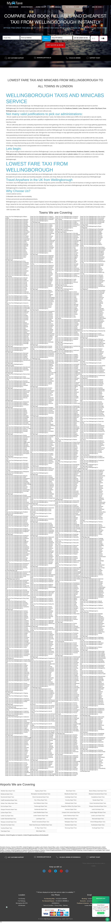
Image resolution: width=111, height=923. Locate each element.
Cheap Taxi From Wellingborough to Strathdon (91, 443)
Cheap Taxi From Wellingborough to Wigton (91, 697)
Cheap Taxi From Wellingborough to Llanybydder (67, 364)
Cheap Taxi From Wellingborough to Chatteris (16, 668)
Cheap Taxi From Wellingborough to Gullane (41, 528)
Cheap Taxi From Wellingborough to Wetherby (91, 677)
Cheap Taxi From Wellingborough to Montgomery (67, 494)
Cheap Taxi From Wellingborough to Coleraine (16, 743)
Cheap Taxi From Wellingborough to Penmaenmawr (68, 638)
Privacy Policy (58, 905)
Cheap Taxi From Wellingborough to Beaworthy (17, 396)
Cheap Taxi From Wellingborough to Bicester (16, 438)
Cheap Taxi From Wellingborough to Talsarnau (91, 485)
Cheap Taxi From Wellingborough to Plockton (66, 672)
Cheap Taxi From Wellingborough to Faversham (42, 411)
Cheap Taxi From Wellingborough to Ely (40, 377)
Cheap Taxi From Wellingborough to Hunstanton (42, 669)
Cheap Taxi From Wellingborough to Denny (41, 282)
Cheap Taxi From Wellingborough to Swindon (91, 478)
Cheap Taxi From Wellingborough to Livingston (66, 325)
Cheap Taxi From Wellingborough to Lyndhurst (66, 400)
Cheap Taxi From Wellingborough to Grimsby (41, 524)
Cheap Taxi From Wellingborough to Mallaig (66, 420)
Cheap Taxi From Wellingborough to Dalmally (41, 259)
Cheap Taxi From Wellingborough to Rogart (66, 767)
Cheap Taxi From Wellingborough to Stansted (91, 404)
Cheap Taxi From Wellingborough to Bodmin (16, 480)
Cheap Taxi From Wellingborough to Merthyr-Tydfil (67, 468)
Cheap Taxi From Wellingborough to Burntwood (17, 592)
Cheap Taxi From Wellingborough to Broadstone (17, 548)
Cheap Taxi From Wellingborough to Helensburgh (42, 591)
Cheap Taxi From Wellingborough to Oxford (66, 616)
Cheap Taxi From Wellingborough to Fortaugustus (42, 442)
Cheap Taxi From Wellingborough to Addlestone (17, 240)
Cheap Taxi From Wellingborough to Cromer (41, 237)
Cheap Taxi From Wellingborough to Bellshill (16, 413)
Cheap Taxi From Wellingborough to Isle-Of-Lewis (42, 718)
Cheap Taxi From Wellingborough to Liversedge (67, 324)
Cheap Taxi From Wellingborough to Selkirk (91, 305)
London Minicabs (89, 905)
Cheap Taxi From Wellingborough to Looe (65, 381)
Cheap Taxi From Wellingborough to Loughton (66, 386)
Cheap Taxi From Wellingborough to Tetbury (91, 507)
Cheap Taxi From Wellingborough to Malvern (66, 425)
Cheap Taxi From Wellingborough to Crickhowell (42, 233)
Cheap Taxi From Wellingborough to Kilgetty (41, 764)
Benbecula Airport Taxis (7, 794)
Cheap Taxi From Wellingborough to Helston (41, 594)
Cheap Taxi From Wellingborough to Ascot (15, 290)
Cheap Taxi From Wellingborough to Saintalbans (92, 253)
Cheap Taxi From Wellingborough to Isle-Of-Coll (42, 707)
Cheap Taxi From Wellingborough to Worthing (91, 750)
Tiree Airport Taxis (5, 831)
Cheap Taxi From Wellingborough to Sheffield (91, 314)
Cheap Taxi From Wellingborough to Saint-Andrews (93, 248)
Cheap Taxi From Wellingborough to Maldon (66, 418)
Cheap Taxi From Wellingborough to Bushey (16, 602)
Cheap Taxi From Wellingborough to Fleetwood (42, 428)
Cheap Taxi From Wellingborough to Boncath (16, 487)
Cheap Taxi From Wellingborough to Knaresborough (68, 240)
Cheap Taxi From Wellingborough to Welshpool (91, 643)
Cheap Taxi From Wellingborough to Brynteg (16, 567)
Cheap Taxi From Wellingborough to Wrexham (91, 754)
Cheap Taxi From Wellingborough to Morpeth (66, 505)
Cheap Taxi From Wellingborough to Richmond (66, 751)
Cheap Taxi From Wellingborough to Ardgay (16, 279)
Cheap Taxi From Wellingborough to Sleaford (91, 349)
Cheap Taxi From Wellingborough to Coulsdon (16, 768)
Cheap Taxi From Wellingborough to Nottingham (67, 591)
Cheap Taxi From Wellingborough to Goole (40, 491)
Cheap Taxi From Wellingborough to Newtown (66, 570)
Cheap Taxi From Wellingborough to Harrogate (41, 552)
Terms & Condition (48, 905)
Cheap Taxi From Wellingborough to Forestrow (41, 436)
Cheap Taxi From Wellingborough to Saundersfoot (92, 286)
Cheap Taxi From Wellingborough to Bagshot (16, 325)
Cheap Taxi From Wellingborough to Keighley (41, 749)
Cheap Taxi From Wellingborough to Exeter (41, 393)
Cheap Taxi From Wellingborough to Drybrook (41, 318)
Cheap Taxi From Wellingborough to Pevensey (66, 665)
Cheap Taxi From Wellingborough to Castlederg (17, 651)
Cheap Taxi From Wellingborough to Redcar (66, 736)
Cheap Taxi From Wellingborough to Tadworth (91, 482)
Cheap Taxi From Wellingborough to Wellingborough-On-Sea (64, 284)
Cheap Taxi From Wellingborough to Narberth (66, 519)
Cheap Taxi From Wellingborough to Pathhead (66, 626)
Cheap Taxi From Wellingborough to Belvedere (16, 416)
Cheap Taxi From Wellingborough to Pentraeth (66, 645)
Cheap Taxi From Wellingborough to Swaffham (91, 471)
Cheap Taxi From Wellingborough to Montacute (67, 492)
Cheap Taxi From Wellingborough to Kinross (66, 226)
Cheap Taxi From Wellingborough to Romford (66, 768)
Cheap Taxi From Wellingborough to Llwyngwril (66, 365)
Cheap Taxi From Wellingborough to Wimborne (91, 701)
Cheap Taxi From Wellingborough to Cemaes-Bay (17, 659)
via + (46, 38)
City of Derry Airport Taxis (40, 800)
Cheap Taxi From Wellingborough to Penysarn (66, 648)
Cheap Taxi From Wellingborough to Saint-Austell (92, 250)
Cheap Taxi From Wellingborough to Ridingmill (66, 755)
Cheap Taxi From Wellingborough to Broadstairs (17, 546)
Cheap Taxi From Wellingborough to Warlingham (92, 618)
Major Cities (83, 7)
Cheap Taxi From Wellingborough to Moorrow (66, 496)
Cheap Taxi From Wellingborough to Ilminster (41, 682)
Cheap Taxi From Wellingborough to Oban (65, 595)
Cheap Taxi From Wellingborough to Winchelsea (92, 704)
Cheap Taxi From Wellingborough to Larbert (66, 258)
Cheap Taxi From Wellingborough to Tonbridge (91, 538)
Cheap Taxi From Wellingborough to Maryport (66, 448)
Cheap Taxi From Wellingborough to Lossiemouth (67, 382)
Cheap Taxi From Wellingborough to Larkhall (66, 261)
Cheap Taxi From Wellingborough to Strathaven (92, 441)
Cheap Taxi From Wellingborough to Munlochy (66, 513)
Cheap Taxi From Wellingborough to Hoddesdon (42, 634)
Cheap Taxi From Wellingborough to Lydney (66, 395)
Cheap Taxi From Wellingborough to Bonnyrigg (16, 491)
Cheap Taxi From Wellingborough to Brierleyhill (17, 538)
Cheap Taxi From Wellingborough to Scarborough (92, 292)
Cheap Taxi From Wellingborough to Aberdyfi (16, 223)
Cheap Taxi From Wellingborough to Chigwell (16, 687)
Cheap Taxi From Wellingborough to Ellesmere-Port (43, 372)
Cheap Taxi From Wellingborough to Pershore (66, 652)
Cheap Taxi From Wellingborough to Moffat (65, 488)
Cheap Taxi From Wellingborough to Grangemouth (42, 501)
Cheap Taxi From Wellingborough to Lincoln (66, 307)
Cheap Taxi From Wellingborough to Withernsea (92, 725)
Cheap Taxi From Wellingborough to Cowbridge (17, 771)
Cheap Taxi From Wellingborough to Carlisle (16, 634)
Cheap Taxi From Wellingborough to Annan (16, 269)
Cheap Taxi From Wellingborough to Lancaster (66, 253)
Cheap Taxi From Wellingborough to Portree (66, 691)
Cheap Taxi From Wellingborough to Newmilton (66, 552)
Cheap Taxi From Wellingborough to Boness (16, 488)
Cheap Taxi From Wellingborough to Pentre (66, 647)
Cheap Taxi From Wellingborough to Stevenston (92, 407)
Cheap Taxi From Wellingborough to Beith (15, 409)
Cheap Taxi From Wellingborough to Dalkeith (41, 258)
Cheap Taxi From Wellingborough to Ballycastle (17, 335)
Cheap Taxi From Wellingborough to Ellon (40, 375)
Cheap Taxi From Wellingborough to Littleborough (67, 319)
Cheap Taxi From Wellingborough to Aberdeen (16, 222)
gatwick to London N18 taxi (36, 852)
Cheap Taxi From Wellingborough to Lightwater (66, 304)
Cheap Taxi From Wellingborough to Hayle (40, 573)
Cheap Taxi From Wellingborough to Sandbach (91, 276)
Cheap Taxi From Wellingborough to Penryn (66, 644)
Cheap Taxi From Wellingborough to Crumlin (41, 244)
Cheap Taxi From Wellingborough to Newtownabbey (68, 572)
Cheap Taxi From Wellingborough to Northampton (67, 584)
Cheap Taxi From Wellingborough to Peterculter (67, 658)
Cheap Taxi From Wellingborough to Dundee (41, 332)
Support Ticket (95, 58)
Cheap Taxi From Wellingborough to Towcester (91, 548)
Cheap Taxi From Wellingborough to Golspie (41, 488)
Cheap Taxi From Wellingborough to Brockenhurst (17, 551)
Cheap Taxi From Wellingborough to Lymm (65, 399)
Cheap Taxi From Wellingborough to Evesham (41, 392)
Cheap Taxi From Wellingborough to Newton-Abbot (67, 560)
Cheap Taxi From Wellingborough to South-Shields (92, 365)
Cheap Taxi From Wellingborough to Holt (40, 640)
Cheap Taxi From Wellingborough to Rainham (66, 728)
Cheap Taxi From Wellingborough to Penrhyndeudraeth (64, 641)
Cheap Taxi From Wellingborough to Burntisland (17, 591)
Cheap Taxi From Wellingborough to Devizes (41, 286)
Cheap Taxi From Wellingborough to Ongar (65, 604)
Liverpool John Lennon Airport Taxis (71, 812)
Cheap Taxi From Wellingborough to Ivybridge (41, 743)
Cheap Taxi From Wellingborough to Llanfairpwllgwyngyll (64, 348)
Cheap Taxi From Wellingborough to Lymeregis (66, 396)
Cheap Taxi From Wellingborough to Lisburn (66, 312)
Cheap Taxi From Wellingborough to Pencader (66, 636)
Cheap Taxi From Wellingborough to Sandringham (92, 280)
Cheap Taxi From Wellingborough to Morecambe (67, 501)
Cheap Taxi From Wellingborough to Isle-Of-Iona (42, 715)
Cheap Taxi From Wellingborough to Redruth (66, 740)
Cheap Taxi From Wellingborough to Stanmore (91, 403)
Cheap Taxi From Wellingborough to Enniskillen (42, 381)
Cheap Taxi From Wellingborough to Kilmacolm (42, 767)
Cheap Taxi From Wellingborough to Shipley (91, 326)
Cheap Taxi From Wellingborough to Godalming (42, 485)
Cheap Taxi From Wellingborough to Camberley (17, 620)
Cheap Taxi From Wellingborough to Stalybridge (92, 396)
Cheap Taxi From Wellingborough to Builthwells (17, 580)
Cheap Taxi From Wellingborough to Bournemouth (17, 503)
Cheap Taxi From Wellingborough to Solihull (91, 354)
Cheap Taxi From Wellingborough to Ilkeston (41, 679)
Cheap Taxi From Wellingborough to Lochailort (66, 368)
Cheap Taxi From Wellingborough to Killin (40, 765)
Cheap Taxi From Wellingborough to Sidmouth (91, 339)
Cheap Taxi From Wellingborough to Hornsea (41, 654)
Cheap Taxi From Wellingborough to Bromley (16, 552)
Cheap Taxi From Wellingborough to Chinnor (16, 689)
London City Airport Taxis (7, 815)
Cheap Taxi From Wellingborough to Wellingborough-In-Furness (64, 228)
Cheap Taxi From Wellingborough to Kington (66, 222)
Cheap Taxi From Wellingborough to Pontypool (66, 679)
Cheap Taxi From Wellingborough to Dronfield (41, 317)
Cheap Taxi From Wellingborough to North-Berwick (67, 576)
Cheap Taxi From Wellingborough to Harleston (41, 548)
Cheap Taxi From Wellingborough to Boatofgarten (17, 478)
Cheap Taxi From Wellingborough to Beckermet (17, 402)
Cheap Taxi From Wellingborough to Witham (91, 723)
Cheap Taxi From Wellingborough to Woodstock (92, 739)
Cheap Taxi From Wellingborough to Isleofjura (41, 736)
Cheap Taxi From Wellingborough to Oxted (65, 618)
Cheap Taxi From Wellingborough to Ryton (90, 243)
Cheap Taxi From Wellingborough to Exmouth (41, 395)
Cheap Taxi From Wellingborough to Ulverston (91, 574)
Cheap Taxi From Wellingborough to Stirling (91, 410)
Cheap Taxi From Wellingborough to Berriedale (16, 422)
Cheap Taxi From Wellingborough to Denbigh (41, 280)
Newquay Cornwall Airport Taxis (9, 822)
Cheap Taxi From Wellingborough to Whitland (91, 686)
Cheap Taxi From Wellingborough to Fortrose (41, 443)
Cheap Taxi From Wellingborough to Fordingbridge (42, 435)
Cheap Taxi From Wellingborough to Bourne (16, 501)
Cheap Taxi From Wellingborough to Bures (15, 584)
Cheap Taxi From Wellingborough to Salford (91, 268)
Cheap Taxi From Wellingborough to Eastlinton (41, 360)
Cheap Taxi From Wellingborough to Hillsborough (42, 623)
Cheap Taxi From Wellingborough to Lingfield (66, 308)
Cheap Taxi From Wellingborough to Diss (40, 293)
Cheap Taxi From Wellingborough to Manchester (67, 427)
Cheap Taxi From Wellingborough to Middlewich (67, 473)
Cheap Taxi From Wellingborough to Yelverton (91, 762)
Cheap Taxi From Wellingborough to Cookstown (17, 755)
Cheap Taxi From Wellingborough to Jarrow (41, 744)
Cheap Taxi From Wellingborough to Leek (65, 280)
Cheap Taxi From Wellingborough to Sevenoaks (92, 308)
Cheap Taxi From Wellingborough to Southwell (91, 382)
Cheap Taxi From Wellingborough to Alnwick (16, 253)
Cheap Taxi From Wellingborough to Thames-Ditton (93, 512)
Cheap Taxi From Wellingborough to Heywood (41, 616)
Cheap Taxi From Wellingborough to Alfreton (16, 248)
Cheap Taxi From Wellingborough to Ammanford (17, 266)
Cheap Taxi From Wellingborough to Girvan (41, 475)
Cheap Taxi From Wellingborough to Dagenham (42, 255)
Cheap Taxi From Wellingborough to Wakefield (91, 591)
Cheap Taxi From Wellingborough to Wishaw (91, 722)
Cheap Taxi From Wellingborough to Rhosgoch (66, 747)
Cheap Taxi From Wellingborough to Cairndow (16, 612)
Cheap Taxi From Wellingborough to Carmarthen (17, 637)
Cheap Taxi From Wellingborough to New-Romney (67, 527)
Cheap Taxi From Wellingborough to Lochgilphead (67, 372)
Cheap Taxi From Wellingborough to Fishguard (41, 424)
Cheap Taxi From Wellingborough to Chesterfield (17, 684)
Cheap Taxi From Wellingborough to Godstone (41, 487)
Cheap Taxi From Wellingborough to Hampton (41, 545)
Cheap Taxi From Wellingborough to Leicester (66, 282)
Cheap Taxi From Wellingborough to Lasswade (66, 264)
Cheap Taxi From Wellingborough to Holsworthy (42, 638)
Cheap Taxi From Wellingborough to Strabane (91, 435)
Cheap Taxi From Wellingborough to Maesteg (66, 411)
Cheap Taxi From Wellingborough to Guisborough (42, 527)
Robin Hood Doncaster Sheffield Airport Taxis (40, 825)
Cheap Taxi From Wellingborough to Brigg (15, 540)
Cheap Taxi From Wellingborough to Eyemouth (42, 397)
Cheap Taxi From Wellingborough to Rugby (90, 232)
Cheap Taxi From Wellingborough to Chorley (16, 701)
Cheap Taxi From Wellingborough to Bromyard (16, 555)
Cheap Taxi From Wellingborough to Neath (65, 520)
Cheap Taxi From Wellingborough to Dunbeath (41, 329)
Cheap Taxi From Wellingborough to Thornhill (91, 517)
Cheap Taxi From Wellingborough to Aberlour (16, 229)
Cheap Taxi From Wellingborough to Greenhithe (42, 519)
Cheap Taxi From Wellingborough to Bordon (16, 495)
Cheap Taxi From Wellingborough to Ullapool (91, 573)
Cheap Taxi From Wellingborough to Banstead (16, 353)
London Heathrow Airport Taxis (70, 815)
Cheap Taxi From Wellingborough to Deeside (41, 278)
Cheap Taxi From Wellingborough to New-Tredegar (67, 528)
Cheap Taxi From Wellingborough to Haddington (42, 531)
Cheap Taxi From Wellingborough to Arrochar (16, 286)
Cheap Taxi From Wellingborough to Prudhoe (66, 715)
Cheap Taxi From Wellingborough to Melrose (66, 457)
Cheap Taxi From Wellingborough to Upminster (91, 579)
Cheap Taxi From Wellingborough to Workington (92, 746)
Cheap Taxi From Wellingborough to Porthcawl (66, 686)
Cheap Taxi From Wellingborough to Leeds (65, 279)
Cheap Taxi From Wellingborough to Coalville (16, 732)
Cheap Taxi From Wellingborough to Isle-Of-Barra (42, 701)
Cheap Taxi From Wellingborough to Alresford (16, 254)
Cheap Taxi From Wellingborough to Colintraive (17, 744)
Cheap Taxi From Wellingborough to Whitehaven (92, 684)
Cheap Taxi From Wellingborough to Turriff (90, 563)
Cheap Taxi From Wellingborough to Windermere (92, 708)
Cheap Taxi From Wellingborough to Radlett (66, 725)
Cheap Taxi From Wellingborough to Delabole (41, 279)
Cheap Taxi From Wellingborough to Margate (66, 434)
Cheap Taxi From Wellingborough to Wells (90, 641)
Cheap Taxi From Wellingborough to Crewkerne (42, 229)
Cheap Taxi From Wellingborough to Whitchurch (92, 683)
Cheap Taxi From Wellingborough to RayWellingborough (64, 733)
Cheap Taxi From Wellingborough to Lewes (65, 297)
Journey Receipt (41, 7)
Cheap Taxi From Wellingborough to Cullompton (42, 247)
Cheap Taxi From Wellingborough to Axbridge (16, 315)
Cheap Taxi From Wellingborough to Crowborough (42, 240)
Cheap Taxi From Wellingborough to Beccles (16, 397)
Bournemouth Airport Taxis (7, 797)
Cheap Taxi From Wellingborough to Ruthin (90, 239)
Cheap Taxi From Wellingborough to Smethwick (92, 351)
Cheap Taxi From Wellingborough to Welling (91, 633)
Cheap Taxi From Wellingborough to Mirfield (66, 484)
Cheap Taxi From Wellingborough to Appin (15, 273)
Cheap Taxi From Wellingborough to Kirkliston (66, 236)
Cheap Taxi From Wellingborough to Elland (41, 371)
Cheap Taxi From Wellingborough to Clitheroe (16, 726)
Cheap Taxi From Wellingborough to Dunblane (41, 331)
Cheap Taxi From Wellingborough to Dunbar (41, 328)
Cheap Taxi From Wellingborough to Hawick (41, 570)
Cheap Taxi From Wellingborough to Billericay (16, 443)
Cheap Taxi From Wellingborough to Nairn (65, 516)
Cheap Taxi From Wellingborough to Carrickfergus (17, 643)
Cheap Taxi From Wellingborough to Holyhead (41, 641)
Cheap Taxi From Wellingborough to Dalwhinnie (42, 265)
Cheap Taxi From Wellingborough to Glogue (41, 481)
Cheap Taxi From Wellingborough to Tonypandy (92, 540)
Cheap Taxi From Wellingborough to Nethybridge (67, 524)
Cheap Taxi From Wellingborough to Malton (66, 424)
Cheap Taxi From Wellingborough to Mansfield (66, 429)
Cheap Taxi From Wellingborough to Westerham (92, 666)
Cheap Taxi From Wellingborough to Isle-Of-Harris (42, 714)
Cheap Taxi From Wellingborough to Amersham (17, 264)
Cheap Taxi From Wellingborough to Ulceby (91, 572)
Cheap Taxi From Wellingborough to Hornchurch (42, 652)
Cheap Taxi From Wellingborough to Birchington (17, 450)
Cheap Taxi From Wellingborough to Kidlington (41, 761)
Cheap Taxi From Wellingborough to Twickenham (92, 565)
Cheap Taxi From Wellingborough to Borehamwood (18, 496)
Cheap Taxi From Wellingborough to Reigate (66, 742)
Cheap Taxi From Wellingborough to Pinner (65, 669)
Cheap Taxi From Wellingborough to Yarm (90, 758)
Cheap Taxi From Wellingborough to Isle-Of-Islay (42, 716)
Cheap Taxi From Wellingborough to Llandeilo (66, 332)
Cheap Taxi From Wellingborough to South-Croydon (93, 357)
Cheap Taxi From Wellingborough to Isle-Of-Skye (42, 726)
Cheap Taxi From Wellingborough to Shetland (91, 322)
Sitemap (65, 905)
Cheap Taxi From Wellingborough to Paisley (66, 623)
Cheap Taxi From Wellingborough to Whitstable (92, 689)
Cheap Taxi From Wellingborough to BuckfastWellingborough (14, 569)
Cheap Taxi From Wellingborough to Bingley (16, 449)
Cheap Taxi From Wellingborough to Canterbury (17, 630)
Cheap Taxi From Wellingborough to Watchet (91, 625)
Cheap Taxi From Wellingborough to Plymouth (66, 673)
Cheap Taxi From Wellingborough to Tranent (91, 549)
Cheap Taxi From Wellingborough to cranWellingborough (89, 770)
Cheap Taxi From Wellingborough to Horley (41, 650)
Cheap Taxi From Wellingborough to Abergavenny (17, 226)
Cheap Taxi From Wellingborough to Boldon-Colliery (18, 484)
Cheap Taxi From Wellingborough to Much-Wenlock (68, 510)
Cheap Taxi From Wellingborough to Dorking (41, 303)
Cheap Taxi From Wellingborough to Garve (40, 467)
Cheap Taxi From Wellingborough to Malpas (66, 422)
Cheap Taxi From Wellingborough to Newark (66, 530)
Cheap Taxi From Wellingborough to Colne (15, 746)
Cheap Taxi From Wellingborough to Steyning (91, 409)
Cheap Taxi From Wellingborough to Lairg (65, 248)
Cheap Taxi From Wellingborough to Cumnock (41, 248)
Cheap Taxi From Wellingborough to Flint (40, 429)
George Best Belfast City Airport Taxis (70, 806)
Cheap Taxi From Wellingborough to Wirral (90, 719)
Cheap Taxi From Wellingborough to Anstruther (17, 271)
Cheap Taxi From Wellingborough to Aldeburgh (16, 244)
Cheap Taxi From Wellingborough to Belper (16, 414)
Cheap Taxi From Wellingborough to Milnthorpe (66, 480)
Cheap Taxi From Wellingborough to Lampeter (66, 250)
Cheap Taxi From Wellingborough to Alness (16, 251)
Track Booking (13, 7)
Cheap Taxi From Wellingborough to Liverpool (66, 322)
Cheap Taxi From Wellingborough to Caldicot (16, 613)
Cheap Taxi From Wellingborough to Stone (90, 424)
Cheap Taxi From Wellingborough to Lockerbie (66, 375)
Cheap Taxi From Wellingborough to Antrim (16, 272)
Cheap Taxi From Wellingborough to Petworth (66, 664)
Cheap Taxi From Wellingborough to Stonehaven (92, 425)
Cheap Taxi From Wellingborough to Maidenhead (67, 416)
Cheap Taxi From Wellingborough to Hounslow (41, 661)
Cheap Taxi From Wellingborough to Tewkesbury (92, 509)
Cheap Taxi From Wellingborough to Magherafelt (67, 414)
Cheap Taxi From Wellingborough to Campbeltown (17, 626)
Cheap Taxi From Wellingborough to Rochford (66, 765)
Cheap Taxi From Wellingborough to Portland (66, 690)
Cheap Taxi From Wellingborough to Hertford (41, 612)
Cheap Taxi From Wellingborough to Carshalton (17, 644)
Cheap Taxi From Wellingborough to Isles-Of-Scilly (43, 739)
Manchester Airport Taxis (71, 818)
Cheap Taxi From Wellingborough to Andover (16, 268)
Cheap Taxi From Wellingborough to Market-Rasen (67, 442)
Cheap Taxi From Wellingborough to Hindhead (41, 627)
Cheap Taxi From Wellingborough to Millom (66, 477)
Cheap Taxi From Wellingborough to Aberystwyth (17, 232)
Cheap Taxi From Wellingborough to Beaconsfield (17, 390)
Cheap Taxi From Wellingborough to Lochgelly (66, 371)
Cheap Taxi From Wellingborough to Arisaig (16, 282)
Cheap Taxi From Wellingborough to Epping (41, 382)
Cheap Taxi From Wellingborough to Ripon (65, 760)
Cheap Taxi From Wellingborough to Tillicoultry (91, 530)
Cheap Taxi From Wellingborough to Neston (66, 523)
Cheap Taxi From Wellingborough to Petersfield (67, 662)
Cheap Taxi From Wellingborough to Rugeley (91, 233)
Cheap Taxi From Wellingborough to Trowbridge (92, 560)
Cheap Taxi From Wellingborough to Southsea (91, 381)
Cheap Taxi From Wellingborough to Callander (16, 616)
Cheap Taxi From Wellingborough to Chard (15, 664)
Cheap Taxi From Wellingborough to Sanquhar (91, 285)
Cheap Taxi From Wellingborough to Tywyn (90, 569)
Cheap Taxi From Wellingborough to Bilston (16, 448)
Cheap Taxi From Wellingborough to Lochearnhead (67, 370)
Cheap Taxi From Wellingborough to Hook (40, 647)
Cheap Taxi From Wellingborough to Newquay (66, 558)
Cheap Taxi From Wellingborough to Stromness (92, 449)
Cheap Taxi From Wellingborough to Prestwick (66, 711)
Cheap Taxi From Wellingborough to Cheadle (16, 669)
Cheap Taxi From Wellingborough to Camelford (17, 625)
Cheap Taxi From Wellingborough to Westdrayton (92, 665)
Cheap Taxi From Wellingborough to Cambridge (17, 623)
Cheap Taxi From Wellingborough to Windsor (91, 711)
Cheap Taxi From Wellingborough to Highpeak (41, 622)
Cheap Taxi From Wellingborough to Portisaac (66, 689)
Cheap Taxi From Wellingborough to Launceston (67, 268)
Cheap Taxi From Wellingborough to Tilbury (91, 528)
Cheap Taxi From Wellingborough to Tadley (91, 481)
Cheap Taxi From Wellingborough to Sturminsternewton (89, 454)
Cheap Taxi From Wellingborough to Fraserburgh (42, 448)
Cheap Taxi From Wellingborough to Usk (90, 580)
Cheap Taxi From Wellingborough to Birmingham (17, 453)
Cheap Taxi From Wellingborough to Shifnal (91, 324)
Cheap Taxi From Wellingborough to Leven (65, 296)
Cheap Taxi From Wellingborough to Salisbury (91, 269)
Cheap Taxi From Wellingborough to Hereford (41, 608)
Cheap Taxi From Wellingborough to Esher (40, 389)
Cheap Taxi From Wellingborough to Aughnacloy (17, 311)
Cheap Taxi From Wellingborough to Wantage (91, 613)
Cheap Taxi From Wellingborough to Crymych (41, 246)
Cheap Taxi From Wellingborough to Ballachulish (17, 331)
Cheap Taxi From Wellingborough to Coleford (16, 742)
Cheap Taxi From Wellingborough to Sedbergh (91, 303)
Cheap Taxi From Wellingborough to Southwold (91, 383)
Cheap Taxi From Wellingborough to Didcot (41, 290)
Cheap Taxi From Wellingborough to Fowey (41, 446)
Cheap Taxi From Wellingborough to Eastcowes (42, 356)
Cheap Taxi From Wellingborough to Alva (15, 261)
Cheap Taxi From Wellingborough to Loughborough (67, 385)
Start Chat (101, 913)
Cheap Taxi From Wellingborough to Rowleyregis (92, 222)
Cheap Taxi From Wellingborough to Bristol (16, 544)
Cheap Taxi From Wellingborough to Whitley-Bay (92, 687)
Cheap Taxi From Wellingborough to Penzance (66, 650)
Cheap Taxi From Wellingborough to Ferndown (41, 418)
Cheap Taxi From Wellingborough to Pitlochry (66, 671)
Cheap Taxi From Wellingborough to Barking (16, 357)
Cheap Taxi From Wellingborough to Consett (16, 753)
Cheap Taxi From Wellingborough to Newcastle (66, 545)
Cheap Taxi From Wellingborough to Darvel (41, 271)
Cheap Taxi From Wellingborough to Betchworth (17, 427)
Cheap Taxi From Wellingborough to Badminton (17, 324)
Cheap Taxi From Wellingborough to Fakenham (42, 400)
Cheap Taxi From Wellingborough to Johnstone (42, 747)
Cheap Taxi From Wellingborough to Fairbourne (42, 399)
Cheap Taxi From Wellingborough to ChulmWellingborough (14, 706)
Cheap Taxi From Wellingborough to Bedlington (17, 404)
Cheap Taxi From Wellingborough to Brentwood (17, 524)
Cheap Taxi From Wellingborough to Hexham (41, 615)
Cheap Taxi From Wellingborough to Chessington (17, 679)
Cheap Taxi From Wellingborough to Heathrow (41, 584)
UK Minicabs (21, 905)
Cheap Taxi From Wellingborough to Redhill (66, 739)
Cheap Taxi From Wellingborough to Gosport (41, 495)
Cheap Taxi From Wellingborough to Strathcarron (92, 442)
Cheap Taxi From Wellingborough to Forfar (40, 438)
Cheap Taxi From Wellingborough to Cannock (16, 627)
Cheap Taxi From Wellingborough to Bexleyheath (17, 436)
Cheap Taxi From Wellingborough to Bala (15, 328)
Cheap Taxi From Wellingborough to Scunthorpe (92, 293)
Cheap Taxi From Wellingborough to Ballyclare (16, 336)
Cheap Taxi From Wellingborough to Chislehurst (17, 698)
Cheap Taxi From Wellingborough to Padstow (66, 619)
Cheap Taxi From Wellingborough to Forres (41, 439)
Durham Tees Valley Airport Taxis (9, 803)
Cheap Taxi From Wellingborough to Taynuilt (91, 495)
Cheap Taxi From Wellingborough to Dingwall (41, 292)
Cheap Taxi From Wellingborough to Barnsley (16, 368)
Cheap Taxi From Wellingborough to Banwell (16, 354)
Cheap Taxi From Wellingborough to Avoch (16, 314)
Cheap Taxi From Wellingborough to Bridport (16, 537)
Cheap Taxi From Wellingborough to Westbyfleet (92, 661)
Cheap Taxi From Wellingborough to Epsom (41, 383)
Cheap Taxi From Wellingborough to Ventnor (91, 584)
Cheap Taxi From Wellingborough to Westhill (91, 671)
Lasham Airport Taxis (6, 812)
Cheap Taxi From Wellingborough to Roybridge (91, 229)
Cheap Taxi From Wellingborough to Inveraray (41, 690)
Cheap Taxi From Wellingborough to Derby (40, 283)
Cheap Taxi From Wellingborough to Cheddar (16, 671)
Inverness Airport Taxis (71, 809)
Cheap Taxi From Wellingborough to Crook (40, 239)
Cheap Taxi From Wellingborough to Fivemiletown (42, 425)
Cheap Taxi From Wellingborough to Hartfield (41, 555)
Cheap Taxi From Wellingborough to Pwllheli (66, 722)
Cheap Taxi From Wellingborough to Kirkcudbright (67, 234)
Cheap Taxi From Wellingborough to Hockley (41, 633)
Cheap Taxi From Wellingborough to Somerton (91, 356)
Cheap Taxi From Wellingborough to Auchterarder (17, 308)
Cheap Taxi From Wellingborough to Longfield (66, 379)
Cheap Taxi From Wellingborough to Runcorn (91, 236)
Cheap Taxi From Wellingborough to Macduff (66, 409)
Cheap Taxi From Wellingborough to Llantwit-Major (67, 360)
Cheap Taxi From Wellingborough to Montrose (66, 495)
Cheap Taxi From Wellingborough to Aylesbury (16, 318)
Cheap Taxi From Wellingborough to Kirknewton (67, 237)
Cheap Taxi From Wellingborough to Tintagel (91, 531)
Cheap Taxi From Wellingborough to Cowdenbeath (17, 772)
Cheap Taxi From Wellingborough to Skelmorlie (92, 344)
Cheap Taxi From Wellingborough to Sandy (90, 283)
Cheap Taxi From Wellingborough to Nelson (66, 521)
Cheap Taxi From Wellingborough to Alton (15, 257)
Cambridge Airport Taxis (71, 797)
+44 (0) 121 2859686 (74, 58)
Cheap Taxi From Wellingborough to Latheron (66, 265)
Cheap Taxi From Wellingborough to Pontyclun (66, 677)
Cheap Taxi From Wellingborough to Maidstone (66, 417)
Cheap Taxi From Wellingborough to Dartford (41, 268)
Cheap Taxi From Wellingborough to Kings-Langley (43, 774)
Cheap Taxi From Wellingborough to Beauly (16, 393)
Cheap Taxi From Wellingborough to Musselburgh (67, 514)
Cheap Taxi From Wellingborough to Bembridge (17, 417)
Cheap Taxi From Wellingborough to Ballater (16, 332)
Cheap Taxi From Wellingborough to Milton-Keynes (67, 481)
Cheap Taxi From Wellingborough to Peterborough (67, 657)
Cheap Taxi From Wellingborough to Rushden (91, 237)
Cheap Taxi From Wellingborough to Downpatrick (42, 311)
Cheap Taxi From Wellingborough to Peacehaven (67, 627)
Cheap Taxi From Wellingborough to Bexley (16, 435)
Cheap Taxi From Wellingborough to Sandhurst (91, 278)
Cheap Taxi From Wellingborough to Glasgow (41, 477)
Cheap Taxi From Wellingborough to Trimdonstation (93, 556)
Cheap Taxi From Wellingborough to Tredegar (91, 551)
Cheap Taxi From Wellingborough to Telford (91, 501)
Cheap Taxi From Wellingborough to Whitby (91, 682)
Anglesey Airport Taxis (40, 791)
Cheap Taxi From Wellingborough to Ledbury (66, 275)
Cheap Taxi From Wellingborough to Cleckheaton (17, 722)
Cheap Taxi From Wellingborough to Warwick (91, 622)
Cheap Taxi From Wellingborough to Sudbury (91, 456)
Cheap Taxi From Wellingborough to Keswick (41, 755)
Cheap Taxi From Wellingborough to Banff (15, 349)
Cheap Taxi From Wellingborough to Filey (40, 422)
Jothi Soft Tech (67, 919)
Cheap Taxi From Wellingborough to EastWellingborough (39, 358)
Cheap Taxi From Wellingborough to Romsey (66, 772)
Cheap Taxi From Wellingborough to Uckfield (91, 570)
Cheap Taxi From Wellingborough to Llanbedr (66, 328)
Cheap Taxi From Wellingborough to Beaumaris (17, 395)
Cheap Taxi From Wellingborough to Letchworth (67, 294)
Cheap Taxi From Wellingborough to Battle (15, 389)
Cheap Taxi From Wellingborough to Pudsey (66, 716)
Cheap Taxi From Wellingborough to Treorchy (91, 555)
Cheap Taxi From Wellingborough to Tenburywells (92, 503)
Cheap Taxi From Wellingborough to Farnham (41, 410)
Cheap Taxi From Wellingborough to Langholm (66, 255)
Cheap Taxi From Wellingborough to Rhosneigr (66, 749)
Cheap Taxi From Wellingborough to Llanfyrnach (67, 350)
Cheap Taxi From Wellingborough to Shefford (91, 315)
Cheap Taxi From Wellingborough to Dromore (41, 315)
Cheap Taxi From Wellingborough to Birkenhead (17, 452)
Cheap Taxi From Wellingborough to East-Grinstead (43, 351)
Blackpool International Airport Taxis (98, 794)
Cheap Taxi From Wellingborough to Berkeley (16, 420)
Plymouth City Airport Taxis (7, 825)
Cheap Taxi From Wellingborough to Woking (91, 728)
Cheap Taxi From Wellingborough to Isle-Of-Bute (42, 705)
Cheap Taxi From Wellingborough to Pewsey (66, 666)
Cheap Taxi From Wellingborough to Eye (40, 396)
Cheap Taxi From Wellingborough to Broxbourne (17, 563)
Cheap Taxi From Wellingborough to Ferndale (41, 417)
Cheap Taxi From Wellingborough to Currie (40, 251)
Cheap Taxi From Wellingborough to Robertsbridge (67, 761)
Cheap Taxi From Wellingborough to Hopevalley (42, 648)
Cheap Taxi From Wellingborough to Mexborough (67, 470)
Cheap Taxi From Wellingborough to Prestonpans (67, 710)
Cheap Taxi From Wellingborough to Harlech (41, 546)
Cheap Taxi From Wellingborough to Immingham (42, 683)
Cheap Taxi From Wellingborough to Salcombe (91, 265)
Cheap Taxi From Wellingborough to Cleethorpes (17, 723)
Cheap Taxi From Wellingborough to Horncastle (42, 651)
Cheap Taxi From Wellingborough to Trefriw (91, 552)
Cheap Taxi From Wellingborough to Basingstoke (17, 382)
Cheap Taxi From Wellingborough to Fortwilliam (42, 445)
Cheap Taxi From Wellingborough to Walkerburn (92, 592)
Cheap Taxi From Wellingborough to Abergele (16, 227)
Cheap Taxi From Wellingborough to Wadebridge (92, 588)
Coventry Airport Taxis (70, 800)
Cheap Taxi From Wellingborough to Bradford (16, 512)
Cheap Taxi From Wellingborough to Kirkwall (66, 239)
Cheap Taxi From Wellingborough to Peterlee (66, 661)
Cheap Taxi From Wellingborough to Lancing (66, 254)
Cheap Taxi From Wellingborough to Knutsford (66, 246)
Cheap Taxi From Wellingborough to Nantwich (66, 517)
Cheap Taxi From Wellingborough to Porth (65, 684)
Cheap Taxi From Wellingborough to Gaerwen (41, 457)
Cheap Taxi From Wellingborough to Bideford (16, 439)
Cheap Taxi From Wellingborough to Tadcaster (91, 480)
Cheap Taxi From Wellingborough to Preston (66, 708)
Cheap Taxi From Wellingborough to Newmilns (66, 551)
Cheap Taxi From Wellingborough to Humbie (41, 666)
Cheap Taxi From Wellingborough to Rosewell (66, 774)
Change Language (55, 7)
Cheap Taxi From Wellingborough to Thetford (91, 514)
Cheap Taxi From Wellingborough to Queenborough (68, 723)
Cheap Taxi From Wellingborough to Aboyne (16, 234)
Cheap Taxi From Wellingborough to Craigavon (41, 216)
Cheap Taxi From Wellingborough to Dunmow (41, 337)
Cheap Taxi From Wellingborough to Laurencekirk (67, 269)
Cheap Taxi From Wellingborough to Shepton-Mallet (93, 318)
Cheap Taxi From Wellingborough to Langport (66, 257)
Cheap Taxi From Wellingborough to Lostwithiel (67, 383)
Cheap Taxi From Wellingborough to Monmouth (67, 491)
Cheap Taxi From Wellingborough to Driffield (41, 312)
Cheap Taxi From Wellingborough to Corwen (16, 765)
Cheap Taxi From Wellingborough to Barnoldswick (17, 367)
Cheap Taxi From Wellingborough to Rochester (66, 764)
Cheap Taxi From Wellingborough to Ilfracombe (42, 677)
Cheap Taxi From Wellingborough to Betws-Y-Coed (18, 428)
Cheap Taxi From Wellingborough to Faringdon (41, 407)
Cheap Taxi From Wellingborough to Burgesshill (17, 586)
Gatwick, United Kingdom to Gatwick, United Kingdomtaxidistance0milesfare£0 (24, 835)
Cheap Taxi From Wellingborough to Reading (66, 735)
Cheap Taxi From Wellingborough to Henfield (41, 598)
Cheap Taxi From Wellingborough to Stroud (91, 450)
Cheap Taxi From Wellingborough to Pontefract (66, 676)
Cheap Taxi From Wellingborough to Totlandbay (92, 545)
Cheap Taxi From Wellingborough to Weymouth (92, 680)
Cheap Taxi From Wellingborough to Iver (40, 742)
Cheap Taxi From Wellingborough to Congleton (16, 750)
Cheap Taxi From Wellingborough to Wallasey (91, 594)
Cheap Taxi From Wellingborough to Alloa (15, 250)
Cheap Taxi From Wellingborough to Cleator (16, 721)
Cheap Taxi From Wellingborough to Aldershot (16, 246)
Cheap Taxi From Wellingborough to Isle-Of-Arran (42, 700)
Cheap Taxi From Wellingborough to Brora (15, 556)
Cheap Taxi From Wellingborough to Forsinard (41, 441)
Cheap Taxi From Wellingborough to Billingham (17, 445)
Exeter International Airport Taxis (98, 803)
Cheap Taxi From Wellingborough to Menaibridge (67, 464)
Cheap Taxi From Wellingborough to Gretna (41, 523)
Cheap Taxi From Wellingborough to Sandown (91, 279)
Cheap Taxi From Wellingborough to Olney (65, 601)
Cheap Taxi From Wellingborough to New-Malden (67, 526)
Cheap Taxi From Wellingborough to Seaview (91, 301)
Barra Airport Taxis (70, 791)
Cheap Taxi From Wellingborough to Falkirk (41, 402)
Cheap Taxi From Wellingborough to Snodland (91, 353)
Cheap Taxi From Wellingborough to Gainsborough (42, 459)
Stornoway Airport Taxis (71, 828)
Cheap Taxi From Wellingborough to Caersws (16, 611)
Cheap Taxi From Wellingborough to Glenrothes (42, 480)
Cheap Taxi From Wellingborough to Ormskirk (66, 606)
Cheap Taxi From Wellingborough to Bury (15, 601)
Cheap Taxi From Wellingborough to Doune (41, 305)
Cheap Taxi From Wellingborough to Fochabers (42, 431)
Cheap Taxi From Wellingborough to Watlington (92, 629)
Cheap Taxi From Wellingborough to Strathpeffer (92, 445)
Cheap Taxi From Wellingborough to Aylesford (16, 319)
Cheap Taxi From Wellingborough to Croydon (41, 243)
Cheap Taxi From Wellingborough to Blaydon (16, 475)
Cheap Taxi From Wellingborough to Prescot (66, 704)
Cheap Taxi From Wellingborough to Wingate (91, 712)
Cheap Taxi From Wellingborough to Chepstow (16, 675)
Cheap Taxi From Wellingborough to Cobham (16, 736)
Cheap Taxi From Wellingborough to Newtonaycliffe (68, 567)
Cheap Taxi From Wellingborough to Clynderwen (17, 730)
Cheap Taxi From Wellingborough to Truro (90, 562)
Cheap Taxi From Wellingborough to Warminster (92, 619)
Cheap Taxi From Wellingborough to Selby (90, 304)
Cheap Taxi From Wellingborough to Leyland (66, 300)
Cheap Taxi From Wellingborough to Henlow (41, 606)
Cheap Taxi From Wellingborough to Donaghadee (42, 298)
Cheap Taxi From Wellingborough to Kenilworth (42, 754)
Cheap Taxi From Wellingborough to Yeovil (90, 764)
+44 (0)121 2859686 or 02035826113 (69, 857)
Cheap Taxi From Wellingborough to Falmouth (41, 403)
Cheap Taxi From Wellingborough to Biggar (16, 441)
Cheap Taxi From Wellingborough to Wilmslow (91, 700)
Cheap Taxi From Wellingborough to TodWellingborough (89, 536)
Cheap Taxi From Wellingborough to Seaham (91, 296)
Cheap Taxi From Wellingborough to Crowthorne (42, 241)
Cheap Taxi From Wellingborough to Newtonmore (67, 569)
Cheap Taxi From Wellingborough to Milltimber (66, 478)
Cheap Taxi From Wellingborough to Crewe (41, 227)
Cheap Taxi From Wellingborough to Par (65, 625)
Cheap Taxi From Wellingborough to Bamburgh (17, 342)
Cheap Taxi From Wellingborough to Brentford (16, 523)
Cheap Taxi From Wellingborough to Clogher (16, 728)
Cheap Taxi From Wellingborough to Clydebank (17, 729)
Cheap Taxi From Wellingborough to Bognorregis (17, 482)
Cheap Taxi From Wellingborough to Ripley (65, 758)
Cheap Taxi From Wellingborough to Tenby (90, 505)
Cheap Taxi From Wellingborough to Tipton (90, 533)
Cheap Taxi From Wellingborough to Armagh (16, 285)
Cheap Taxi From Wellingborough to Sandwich (91, 282)
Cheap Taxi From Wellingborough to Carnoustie (17, 640)
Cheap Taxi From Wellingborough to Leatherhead (67, 273)
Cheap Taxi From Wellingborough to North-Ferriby (67, 577)
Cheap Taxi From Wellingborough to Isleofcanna (42, 733)
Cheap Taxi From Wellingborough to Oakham (66, 594)
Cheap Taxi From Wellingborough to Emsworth (41, 378)
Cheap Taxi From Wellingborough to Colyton (16, 749)
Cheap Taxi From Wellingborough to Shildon (91, 325)
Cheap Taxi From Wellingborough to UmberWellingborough (89, 576)
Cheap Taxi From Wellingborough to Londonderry (67, 378)
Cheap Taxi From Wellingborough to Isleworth (41, 740)
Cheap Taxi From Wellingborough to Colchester (17, 740)
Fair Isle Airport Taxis (6, 806)
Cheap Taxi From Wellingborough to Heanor (41, 579)
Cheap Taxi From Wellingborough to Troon (90, 559)
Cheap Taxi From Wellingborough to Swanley (91, 474)
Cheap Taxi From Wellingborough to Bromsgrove (17, 553)
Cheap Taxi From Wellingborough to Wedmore (91, 630)
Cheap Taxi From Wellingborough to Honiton (41, 645)
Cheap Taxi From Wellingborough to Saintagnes (92, 251)
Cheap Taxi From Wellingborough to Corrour (16, 762)
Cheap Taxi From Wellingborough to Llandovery (67, 333)
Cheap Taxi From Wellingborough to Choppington (17, 700)
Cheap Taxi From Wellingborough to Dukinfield (41, 321)
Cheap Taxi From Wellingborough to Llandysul (66, 339)
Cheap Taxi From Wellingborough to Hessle (41, 613)
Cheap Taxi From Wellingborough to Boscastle (16, 498)
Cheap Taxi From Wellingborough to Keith (40, 750)
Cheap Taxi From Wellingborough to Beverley (16, 429)
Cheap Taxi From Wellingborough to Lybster (66, 393)
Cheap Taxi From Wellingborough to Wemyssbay (92, 651)
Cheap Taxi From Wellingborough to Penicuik (66, 637)
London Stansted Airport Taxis (8, 818)
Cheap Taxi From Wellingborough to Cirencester (17, 712)
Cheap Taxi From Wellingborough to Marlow (66, 445)
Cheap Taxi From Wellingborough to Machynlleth (67, 410)
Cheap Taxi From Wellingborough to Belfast (16, 410)
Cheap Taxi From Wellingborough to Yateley (91, 761)
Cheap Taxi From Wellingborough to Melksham (66, 456)
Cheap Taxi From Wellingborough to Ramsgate (66, 729)
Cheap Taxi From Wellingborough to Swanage (91, 473)
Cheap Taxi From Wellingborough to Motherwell (67, 506)
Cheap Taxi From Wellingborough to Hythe (40, 675)
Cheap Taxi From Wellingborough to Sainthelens (92, 258)
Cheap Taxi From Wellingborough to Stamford (91, 397)
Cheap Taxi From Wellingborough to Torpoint (91, 541)
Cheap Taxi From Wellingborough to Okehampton (67, 597)
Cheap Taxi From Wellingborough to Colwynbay (17, 747)
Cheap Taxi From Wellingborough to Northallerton (67, 583)
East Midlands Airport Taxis (41, 803)
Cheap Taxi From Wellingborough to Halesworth (42, 537)
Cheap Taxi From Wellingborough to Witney (91, 726)
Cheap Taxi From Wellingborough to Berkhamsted (17, 421)
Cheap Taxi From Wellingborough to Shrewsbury (92, 335)
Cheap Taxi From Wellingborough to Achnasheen (17, 239)
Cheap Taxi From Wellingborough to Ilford (40, 676)
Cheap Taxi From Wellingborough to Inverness (41, 694)
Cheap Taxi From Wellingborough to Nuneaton (66, 592)
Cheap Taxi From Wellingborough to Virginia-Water (92, 587)
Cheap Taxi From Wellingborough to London (66, 377)
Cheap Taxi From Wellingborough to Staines (91, 395)
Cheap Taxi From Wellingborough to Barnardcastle (17, 360)
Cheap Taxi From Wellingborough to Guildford (41, 526)
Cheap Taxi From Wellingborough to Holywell (41, 643)
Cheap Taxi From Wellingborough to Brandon (16, 517)
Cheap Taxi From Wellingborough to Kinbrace (41, 772)
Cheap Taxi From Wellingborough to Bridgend (16, 528)
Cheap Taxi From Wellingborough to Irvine (40, 698)
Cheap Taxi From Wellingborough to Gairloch (41, 460)
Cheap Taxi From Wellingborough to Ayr (15, 321)
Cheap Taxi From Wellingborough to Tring (90, 558)
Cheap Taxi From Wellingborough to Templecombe (92, 502)
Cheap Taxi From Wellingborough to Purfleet (66, 719)
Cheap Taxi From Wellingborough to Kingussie (66, 223)
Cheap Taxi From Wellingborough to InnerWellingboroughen (39, 687)
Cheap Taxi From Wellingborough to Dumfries (41, 326)
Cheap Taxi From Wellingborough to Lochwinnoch (67, 374)
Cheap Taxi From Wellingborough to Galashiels (42, 462)
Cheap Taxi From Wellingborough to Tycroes (91, 566)
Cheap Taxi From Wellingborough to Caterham (16, 655)
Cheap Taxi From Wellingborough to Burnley (16, 590)
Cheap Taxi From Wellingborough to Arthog (16, 287)
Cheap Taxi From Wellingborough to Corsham (16, 764)
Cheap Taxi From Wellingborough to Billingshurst (17, 446)
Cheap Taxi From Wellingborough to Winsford (91, 718)
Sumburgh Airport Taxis (98, 828)
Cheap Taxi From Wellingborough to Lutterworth (67, 392)
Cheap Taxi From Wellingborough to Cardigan (16, 633)
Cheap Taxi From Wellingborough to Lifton (65, 303)
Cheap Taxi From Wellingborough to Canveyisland (17, 631)
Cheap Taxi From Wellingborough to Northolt (66, 586)
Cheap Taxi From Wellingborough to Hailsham (41, 533)
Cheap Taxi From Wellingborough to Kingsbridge (42, 775)
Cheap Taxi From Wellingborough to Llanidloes (66, 357)
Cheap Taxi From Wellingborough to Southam (91, 368)
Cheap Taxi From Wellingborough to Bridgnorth (17, 531)
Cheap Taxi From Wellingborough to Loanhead (66, 367)
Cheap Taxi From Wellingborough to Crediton (41, 226)
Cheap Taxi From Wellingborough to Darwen (41, 272)
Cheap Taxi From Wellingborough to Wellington (91, 637)
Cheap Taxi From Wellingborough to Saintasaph (92, 254)
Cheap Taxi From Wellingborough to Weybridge (92, 679)
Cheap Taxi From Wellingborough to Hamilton (41, 544)
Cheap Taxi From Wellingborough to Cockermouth (17, 739)
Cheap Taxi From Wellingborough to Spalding (91, 388)
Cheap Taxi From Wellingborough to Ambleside (17, 262)
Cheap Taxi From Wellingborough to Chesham (16, 677)
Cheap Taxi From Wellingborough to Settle (90, 307)
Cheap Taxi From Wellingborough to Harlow (41, 549)
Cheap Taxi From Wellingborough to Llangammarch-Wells (64, 352)
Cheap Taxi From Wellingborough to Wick (90, 690)
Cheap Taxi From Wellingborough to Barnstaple (17, 370)
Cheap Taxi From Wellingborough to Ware (90, 615)
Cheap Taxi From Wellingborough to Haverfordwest (43, 567)
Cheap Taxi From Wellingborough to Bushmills (16, 604)
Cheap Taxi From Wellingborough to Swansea (91, 477)
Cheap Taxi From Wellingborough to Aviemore (16, 312)
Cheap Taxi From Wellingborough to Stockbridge (92, 411)
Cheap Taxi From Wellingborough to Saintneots (92, 264)
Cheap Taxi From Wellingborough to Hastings (41, 562)
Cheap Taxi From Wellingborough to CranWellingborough (39, 221)
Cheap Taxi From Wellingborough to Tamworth (91, 488)
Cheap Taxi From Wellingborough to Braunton (16, 519)
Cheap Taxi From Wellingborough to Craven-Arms (42, 223)
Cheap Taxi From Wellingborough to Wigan (90, 694)
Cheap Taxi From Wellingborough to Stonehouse (92, 427)
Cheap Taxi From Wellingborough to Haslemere (42, 559)
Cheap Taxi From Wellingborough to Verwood (91, 586)
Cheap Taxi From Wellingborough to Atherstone (17, 305)
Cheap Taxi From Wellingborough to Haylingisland (42, 574)
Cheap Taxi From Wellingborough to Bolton (16, 485)
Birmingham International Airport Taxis (40, 794)
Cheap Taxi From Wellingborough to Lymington (66, 397)
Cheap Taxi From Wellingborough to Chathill (16, 666)
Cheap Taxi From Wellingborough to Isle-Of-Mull (42, 719)
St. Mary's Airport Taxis (41, 828)
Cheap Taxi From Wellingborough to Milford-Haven (67, 475)
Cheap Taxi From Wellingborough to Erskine (41, 388)
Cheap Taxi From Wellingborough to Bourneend (17, 502)
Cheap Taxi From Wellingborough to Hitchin (41, 631)
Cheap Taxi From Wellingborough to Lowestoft (66, 389)
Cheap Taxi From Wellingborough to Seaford (91, 294)
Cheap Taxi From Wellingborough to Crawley (41, 225)
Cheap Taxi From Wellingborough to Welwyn (91, 647)
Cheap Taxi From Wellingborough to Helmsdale (42, 592)
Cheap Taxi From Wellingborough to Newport (66, 556)
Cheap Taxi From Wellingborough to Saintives (91, 259)
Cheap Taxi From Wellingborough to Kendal (41, 753)
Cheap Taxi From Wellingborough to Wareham (91, 616)
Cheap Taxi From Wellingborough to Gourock (41, 496)
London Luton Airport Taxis (98, 815)
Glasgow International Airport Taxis (98, 806)
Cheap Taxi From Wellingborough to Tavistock (91, 494)
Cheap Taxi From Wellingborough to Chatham (16, 665)
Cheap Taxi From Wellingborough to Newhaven (66, 548)
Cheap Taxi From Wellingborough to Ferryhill (41, 420)
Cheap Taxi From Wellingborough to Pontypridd (67, 680)
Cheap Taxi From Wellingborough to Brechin (16, 520)
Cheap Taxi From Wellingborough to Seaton (91, 300)
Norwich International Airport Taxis (40, 821)
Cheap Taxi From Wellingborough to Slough (91, 350)
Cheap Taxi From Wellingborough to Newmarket (67, 549)
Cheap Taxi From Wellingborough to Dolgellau (41, 294)
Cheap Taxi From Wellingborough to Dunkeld (41, 336)
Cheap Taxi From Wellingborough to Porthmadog (67, 687)
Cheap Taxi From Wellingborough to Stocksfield (92, 414)
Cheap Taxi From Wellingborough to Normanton (67, 574)
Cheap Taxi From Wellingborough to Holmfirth (41, 636)
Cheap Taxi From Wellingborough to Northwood (67, 588)
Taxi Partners (70, 7)
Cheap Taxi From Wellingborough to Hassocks (41, 560)
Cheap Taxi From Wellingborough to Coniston (16, 751)
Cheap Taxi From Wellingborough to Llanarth (66, 326)
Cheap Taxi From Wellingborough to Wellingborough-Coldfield (89, 465)
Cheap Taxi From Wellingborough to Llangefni (66, 354)
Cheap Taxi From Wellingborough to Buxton (16, 605)
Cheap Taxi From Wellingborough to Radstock (66, 726)
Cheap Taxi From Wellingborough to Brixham (16, 545)
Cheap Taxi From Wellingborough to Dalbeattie (41, 257)
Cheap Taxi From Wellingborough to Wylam (91, 755)
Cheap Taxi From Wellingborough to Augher (16, 310)
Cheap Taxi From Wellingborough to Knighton (66, 243)
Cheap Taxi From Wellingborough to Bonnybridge (17, 489)
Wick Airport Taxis (40, 831)
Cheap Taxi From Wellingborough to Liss (65, 315)
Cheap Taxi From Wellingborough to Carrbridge (17, 641)
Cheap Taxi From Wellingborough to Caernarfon (17, 606)
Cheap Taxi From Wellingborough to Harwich (41, 558)
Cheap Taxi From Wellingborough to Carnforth (16, 638)
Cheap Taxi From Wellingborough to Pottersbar (66, 698)
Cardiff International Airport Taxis (9, 800)
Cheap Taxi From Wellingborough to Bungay (16, 581)
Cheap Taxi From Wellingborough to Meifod (66, 455)
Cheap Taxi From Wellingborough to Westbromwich (93, 658)
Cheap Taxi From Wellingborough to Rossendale (92, 218)
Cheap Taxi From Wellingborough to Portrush (66, 693)
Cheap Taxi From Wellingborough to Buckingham (17, 574)
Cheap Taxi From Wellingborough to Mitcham (66, 485)
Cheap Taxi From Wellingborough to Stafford (91, 393)
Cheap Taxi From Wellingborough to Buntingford (17, 583)
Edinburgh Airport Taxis (71, 803)
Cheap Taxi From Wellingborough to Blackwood (17, 467)
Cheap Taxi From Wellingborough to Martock (66, 446)
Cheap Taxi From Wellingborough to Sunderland (92, 460)
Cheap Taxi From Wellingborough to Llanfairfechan (67, 346)
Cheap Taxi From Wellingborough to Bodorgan (16, 481)
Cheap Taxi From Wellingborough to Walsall (91, 601)
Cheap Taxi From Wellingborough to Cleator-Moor (17, 719)
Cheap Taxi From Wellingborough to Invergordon (42, 693)
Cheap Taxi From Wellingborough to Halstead (41, 541)
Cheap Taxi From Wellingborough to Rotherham (92, 219)
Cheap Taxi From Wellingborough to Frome (41, 456)
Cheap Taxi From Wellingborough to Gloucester (42, 484)
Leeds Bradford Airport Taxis (41, 812)
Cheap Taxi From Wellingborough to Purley (65, 721)
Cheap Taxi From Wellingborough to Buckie (16, 573)
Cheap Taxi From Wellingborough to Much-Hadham (68, 509)
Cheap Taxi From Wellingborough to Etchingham (42, 390)
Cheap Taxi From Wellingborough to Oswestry (66, 611)
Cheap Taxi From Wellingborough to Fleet (40, 427)
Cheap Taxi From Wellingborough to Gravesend (42, 507)
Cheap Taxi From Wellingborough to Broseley (16, 558)
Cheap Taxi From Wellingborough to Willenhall (91, 698)
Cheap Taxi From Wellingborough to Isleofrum (41, 737)
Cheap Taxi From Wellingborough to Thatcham (91, 513)
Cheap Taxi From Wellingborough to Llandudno (66, 337)
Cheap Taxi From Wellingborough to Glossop (41, 482)
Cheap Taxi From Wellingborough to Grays (40, 509)
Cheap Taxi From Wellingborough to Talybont (91, 487)
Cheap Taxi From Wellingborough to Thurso (91, 524)
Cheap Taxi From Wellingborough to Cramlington (42, 218)
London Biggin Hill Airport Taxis (98, 812)
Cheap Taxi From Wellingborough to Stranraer (91, 436)
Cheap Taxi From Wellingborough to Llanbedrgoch (67, 329)
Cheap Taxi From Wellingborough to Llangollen (66, 356)
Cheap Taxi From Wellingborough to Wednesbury (92, 631)
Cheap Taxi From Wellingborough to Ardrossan (16, 280)
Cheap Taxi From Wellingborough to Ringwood (66, 757)
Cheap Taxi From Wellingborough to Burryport (16, 594)
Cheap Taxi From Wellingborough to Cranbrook (42, 219)
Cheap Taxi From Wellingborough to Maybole (66, 452)
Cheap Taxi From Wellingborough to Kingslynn (66, 216)
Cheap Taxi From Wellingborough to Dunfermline (42, 333)
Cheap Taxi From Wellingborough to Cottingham (17, 767)
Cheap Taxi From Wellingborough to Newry (65, 559)
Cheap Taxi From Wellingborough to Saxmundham (92, 290)
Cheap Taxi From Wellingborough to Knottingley (67, 244)
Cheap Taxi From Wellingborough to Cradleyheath (17, 775)
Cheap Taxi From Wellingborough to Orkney (66, 605)
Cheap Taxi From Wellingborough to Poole (65, 682)
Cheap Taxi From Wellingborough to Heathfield (41, 580)
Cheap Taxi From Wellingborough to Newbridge (66, 534)
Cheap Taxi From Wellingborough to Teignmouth (92, 499)
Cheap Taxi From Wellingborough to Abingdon (16, 233)
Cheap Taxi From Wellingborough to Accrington (17, 236)
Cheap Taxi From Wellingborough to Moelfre (66, 487)
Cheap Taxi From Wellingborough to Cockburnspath (18, 737)
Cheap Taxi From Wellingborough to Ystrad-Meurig (92, 768)
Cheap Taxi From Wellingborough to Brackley (16, 506)
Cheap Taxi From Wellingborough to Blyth (15, 477)
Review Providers (27, 7)
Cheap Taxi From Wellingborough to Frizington (41, 453)
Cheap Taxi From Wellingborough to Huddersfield (42, 664)
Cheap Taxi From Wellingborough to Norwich (66, 590)
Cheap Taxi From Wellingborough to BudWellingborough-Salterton (14, 578)
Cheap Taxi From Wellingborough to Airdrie (16, 241)
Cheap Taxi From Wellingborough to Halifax (41, 538)
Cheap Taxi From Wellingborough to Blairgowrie (17, 471)
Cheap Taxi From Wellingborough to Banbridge (16, 343)
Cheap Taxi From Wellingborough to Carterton (16, 645)
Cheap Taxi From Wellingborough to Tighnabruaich (92, 527)
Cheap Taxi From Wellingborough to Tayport (91, 496)
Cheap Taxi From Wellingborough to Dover (40, 307)
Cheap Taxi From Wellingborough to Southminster (92, 375)
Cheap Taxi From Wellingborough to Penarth (66, 634)
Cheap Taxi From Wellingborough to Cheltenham (17, 673)
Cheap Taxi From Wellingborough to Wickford (91, 691)
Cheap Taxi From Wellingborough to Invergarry (41, 691)
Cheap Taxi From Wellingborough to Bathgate (16, 385)
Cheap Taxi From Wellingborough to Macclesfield (67, 407)
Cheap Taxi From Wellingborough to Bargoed (16, 356)
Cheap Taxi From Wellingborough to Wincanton (92, 703)
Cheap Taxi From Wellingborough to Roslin (65, 775)
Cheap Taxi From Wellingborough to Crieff (40, 234)
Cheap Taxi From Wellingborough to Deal (40, 276)
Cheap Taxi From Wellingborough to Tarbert (91, 489)
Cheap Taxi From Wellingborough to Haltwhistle (42, 542)
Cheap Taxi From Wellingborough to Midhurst (66, 474)
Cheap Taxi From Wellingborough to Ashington (16, 297)
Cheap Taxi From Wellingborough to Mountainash (67, 507)
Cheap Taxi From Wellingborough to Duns (40, 340)
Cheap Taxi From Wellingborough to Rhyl (65, 750)
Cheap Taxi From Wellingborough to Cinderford (17, 711)
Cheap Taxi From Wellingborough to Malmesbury (67, 421)
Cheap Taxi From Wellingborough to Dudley (41, 319)
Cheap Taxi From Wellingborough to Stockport (91, 413)
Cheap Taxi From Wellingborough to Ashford (16, 296)
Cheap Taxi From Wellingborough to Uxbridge (91, 583)
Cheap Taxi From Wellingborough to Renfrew (66, 743)
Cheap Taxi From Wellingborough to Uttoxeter (91, 581)
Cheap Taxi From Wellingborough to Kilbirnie (41, 762)
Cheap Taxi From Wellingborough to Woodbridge (92, 733)
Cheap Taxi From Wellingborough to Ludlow (66, 390)
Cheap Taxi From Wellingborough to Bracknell (16, 507)
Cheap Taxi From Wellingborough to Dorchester (42, 301)
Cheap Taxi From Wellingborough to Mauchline (66, 450)
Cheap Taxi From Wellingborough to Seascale (91, 298)
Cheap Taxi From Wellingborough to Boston (16, 499)
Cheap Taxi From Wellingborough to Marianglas (67, 435)
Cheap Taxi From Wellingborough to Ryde (90, 240)
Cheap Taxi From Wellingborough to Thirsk (90, 516)
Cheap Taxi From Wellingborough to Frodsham (41, 455)
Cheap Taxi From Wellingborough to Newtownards (67, 573)
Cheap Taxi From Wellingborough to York (90, 767)
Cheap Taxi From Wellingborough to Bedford (16, 403)
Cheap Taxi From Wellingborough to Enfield (41, 379)
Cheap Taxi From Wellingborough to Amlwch (16, 265)
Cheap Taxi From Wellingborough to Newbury (66, 535)
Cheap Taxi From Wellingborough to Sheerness (92, 312)
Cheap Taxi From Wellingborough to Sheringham (92, 321)
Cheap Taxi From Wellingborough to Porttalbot (66, 697)
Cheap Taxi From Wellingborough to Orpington (66, 608)
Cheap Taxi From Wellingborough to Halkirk (41, 540)
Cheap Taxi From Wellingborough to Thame (91, 510)
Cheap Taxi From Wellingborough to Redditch (66, 737)
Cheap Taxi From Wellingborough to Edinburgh (41, 365)
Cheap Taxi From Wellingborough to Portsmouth (67, 694)
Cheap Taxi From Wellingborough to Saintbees (91, 255)
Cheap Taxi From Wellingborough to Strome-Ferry (92, 448)
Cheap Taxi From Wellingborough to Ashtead (16, 298)
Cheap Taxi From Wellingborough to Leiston (66, 292)
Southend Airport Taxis (6, 828)
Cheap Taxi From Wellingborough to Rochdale (66, 762)
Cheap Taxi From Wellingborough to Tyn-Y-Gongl (92, 567)
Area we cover (97, 7)
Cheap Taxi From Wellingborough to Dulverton (41, 324)
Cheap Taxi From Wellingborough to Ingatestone (42, 684)
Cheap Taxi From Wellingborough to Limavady (66, 305)
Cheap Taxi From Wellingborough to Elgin (40, 370)
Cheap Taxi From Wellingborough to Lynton (66, 402)
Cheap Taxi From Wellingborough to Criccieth (41, 232)
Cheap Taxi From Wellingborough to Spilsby (91, 392)
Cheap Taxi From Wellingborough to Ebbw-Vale (42, 361)
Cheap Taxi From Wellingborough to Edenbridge (42, 363)
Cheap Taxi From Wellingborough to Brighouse (16, 541)
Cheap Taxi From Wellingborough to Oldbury (66, 598)
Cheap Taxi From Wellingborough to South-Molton (92, 358)
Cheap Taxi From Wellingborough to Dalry (40, 261)
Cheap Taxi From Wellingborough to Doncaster (42, 300)
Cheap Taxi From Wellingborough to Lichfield (66, 301)
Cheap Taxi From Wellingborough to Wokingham (92, 729)
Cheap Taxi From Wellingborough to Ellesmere (41, 374)
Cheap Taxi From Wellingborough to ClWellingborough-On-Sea (14, 714)
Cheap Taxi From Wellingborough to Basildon (16, 381)
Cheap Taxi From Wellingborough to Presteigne (67, 707)
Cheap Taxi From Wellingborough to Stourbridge (92, 429)
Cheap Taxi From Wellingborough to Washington (92, 623)
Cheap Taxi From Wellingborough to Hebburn (41, 586)
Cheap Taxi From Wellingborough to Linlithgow (66, 310)
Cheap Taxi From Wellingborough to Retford (66, 744)
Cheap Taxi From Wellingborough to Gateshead (42, 468)
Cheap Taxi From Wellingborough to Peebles (66, 629)
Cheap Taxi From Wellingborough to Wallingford (92, 595)
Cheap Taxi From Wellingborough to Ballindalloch (17, 333)
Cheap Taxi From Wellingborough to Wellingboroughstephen (64, 231)
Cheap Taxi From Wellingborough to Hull (40, 665)
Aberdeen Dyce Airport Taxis (8, 791)
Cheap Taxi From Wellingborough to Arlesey (16, 283)
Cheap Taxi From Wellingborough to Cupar (40, 250)
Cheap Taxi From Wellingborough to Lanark (66, 251)
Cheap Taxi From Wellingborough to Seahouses (92, 297)
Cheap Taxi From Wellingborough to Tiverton (91, 534)
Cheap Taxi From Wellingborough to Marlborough (67, 443)
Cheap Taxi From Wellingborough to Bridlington (17, 535)
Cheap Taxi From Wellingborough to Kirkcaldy (66, 233)
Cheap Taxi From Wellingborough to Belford (16, 411)
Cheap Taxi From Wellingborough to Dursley (41, 346)
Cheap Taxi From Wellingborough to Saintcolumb (92, 257)
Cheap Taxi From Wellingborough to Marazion (66, 431)
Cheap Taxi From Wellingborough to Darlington (41, 266)
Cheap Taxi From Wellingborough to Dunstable (41, 342)
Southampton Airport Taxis (97, 825)
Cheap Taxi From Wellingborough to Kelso (40, 751)
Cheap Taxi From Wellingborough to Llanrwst (66, 358)
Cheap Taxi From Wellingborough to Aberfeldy (16, 225)
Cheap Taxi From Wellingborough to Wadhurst (91, 590)
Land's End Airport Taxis (98, 809)
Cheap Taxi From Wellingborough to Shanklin (91, 311)
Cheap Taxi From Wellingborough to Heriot (40, 609)
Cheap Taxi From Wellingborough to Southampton (92, 370)
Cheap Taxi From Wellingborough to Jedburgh (41, 746)
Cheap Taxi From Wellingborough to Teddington (92, 498)
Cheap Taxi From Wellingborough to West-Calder (92, 652)
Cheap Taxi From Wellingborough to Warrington (92, 620)
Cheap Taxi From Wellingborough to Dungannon (42, 335)
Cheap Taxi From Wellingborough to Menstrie (66, 466)
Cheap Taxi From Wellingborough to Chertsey (16, 676)
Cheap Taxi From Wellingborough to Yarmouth (91, 760)
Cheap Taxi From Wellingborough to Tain (90, 484)
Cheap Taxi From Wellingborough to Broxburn (16, 565)
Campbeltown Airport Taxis (98, 797)
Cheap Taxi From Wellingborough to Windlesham (92, 710)
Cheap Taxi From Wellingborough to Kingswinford (67, 220)
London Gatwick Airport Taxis (40, 815)
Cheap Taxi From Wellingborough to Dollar (40, 296)
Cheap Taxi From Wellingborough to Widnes (91, 693)
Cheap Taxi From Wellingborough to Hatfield (41, 563)
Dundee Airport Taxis (98, 800)
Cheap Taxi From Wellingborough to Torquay (91, 542)
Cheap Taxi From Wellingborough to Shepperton (92, 317)
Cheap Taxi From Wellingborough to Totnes (91, 546)
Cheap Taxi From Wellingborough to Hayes (41, 572)
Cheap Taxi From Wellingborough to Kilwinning (41, 771)
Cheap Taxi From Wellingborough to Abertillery (16, 230)
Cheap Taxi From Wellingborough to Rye (90, 241)
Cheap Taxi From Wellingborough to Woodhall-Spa (92, 737)
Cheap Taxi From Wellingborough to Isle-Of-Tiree (42, 730)
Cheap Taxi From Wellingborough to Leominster (67, 293)
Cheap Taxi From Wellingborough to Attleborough (17, 307)
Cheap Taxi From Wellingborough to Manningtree (67, 428)
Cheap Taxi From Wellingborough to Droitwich (41, 314)
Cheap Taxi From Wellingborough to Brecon (16, 521)
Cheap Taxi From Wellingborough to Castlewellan (17, 654)
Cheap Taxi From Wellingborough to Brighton (16, 542)
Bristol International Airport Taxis (41, 797)
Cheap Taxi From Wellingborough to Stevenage (92, 406)
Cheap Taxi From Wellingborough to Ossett (66, 609)
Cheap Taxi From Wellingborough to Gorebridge (42, 494)
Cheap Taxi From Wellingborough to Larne (65, 262)
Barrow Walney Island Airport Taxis (98, 791)
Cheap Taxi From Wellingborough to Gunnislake (42, 530)
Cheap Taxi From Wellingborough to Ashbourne (17, 292)
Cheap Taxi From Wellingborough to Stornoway (92, 428)
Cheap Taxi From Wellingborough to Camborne (17, 622)
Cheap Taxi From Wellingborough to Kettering (41, 757)
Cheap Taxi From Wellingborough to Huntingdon (42, 671)
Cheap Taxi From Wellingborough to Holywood (41, 644)
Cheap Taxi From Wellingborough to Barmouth (16, 358)
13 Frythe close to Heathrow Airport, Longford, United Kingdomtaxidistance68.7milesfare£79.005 (67, 848)
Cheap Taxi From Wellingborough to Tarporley (91, 491)
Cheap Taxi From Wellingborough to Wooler (91, 740)
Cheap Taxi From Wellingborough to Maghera (66, 413)
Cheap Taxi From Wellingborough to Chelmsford (17, 672)
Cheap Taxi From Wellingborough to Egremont (41, 368)
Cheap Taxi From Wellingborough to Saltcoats (91, 275)
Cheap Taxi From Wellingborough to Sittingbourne (92, 340)
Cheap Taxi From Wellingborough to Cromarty (41, 236)
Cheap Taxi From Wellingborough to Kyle (65, 247)
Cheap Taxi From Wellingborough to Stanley (91, 402)
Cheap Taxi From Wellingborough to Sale (90, 266)
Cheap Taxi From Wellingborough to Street (90, 446)
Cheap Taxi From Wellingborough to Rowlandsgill (92, 220)
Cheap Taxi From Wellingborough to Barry (15, 377)
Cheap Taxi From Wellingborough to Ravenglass (67, 730)
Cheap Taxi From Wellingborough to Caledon (16, 615)
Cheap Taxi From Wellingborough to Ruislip (91, 234)
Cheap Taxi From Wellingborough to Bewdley (16, 431)
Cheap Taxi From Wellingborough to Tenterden (91, 506)
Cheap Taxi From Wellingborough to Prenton (66, 703)
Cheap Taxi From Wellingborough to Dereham (41, 285)
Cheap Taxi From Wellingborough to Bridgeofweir (17, 530)
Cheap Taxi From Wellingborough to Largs (65, 259)
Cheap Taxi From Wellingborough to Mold (65, 489)
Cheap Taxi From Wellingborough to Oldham (66, 599)
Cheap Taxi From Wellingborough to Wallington (91, 597)
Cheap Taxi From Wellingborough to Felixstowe (42, 413)
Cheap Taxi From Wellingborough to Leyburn (66, 298)
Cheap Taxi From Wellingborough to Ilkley (40, 680)
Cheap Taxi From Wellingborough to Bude (15, 576)
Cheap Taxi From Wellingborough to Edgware (41, 364)
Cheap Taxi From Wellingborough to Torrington (91, 544)
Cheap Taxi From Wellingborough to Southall (91, 367)
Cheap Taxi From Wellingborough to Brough (16, 559)
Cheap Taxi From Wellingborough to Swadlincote (92, 470)
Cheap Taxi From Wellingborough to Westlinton (92, 672)
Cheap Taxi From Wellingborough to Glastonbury (42, 478)
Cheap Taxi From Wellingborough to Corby (15, 758)
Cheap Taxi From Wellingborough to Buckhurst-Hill (17, 572)
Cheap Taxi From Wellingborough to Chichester (17, 686)
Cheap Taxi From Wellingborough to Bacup (16, 322)
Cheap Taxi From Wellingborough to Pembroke (66, 633)
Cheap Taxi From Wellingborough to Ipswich (41, 697)
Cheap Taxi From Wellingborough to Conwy (16, 754)
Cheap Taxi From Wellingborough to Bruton (16, 566)
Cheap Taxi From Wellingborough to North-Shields (67, 579)
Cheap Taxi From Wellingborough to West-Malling (92, 655)
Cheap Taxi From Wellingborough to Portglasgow (67, 683)
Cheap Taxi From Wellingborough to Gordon (41, 492)
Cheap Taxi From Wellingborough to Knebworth (67, 241)
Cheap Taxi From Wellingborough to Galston (41, 463)
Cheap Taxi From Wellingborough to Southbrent (92, 371)
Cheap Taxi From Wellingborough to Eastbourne (42, 354)
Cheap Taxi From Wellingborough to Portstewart (67, 696)
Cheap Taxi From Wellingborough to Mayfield (66, 453)
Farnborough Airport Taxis (40, 806)
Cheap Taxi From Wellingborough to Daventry (41, 273)
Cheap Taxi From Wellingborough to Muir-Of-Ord (67, 512)
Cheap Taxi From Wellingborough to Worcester (91, 744)
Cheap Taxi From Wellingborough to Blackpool (16, 466)
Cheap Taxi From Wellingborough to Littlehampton (67, 321)
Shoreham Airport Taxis (71, 825)
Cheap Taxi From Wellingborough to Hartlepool (41, 556)
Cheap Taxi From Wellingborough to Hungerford (42, 668)
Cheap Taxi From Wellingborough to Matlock (66, 449)
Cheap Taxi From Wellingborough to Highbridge (42, 620)
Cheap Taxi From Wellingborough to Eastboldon (42, 353)
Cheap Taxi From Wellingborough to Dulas (40, 322)
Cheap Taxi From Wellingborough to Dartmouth (42, 269)
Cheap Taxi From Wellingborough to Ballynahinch (17, 340)
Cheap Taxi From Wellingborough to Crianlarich (42, 230)
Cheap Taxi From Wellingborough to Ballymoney (17, 339)
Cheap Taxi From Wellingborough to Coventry (16, 769)
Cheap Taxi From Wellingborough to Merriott (66, 467)
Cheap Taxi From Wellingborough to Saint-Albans (92, 247)
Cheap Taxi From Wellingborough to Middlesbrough (68, 471)
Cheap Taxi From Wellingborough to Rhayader (66, 746)
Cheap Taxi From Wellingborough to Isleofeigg (41, 735)
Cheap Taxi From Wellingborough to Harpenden (42, 551)
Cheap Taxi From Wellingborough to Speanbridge (92, 389)
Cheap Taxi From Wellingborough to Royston (91, 230)
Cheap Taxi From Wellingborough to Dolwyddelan (42, 297)
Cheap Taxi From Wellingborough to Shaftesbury (92, 310)
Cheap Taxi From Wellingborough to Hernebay (41, 611)
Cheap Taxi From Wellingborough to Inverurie (41, 696)
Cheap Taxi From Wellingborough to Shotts (91, 333)
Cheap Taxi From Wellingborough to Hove (40, 662)
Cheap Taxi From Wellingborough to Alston (16, 255)
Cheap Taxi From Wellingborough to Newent (66, 546)
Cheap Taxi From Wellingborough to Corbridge (16, 757)
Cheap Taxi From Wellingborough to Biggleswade (17, 442)
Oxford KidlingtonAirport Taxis (97, 821)
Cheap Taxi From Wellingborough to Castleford (17, 652)
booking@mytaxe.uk (44, 57)
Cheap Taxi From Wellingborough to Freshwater (42, 449)
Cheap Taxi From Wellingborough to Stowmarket (92, 434)
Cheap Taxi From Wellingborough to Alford (15, 247)
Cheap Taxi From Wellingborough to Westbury (91, 659)
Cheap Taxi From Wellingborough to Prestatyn (66, 705)
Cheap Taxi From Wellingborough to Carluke (16, 636)
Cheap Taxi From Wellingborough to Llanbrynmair (67, 331)
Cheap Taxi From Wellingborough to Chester (16, 683)
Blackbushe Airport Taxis (71, 794)
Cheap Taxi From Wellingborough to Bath (15, 383)
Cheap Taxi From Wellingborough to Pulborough (67, 718)
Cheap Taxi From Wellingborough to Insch (40, 689)
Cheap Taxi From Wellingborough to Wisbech (91, 721)
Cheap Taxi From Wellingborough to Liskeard (66, 314)
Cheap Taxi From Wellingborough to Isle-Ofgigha (42, 732)
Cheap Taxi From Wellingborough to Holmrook (41, 637)
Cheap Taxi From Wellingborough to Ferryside (41, 421)
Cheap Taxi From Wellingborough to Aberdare (16, 220)
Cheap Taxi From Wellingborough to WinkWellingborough (89, 714)
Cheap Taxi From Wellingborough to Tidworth (91, 526)
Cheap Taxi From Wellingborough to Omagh (66, 602)
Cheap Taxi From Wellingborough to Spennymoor (92, 390)
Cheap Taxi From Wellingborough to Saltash (91, 271)
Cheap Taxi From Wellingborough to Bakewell (16, 326)
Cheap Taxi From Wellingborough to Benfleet (16, 418)
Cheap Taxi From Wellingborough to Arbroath (16, 278)
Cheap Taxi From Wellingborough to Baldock (16, 329)
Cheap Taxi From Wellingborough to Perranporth (67, 651)
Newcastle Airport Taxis (98, 818)
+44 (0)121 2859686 (61, 898)
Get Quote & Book (55, 45)
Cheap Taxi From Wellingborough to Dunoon (41, 339)
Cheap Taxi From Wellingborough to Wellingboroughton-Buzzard (64, 289)
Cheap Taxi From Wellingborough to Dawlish (41, 275)
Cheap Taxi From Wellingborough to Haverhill (41, 569)
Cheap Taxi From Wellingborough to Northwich (66, 587)
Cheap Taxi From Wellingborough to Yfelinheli (91, 765)
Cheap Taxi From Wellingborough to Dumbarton (42, 325)
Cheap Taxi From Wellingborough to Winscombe (92, 716)
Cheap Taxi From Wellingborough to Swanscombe (92, 475)
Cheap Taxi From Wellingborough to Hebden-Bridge (43, 587)
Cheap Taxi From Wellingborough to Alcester (16, 243)
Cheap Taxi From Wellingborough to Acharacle (16, 237)
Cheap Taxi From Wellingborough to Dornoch (41, 304)
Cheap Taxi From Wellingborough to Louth (65, 388)
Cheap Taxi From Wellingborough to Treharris (91, 553)
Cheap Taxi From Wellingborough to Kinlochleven (67, 225)
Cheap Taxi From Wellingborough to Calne (15, 619)
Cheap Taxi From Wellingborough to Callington (16, 618)
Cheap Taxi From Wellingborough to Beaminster (17, 392)
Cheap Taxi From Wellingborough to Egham (41, 367)
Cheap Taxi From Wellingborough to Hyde (40, 673)
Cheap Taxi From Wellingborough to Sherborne (91, 319)
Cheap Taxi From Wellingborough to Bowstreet (16, 505)
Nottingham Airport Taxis (71, 821)
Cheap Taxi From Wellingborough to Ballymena (17, 337)
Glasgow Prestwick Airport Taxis (9, 809)
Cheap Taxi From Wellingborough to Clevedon (16, 725)
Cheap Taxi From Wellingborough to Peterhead (66, 659)
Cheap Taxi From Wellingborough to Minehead (66, 482)
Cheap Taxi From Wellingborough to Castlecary (17, 650)
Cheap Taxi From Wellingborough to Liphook (66, 311)
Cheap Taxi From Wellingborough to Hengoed (41, 599)
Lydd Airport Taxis (40, 818)
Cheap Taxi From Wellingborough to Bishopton (16, 463)
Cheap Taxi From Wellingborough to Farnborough (42, 409)
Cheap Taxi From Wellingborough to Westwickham (92, 676)
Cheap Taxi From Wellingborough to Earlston (41, 350)
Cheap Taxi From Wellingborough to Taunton (91, 492)
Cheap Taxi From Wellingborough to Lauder (66, 266)
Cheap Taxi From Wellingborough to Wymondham (92, 757)
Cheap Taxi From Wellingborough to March (65, 432)
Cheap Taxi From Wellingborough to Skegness (91, 342)
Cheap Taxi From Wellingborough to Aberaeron (16, 219)
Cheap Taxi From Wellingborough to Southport (91, 379)
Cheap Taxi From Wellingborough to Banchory (16, 347)
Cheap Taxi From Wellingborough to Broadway (16, 549)
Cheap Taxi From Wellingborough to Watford (91, 627)
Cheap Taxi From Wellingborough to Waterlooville (92, 626)
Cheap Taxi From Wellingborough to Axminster (16, 317)
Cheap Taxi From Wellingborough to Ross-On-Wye (92, 216)
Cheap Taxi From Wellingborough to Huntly (41, 672)
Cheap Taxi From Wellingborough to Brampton (16, 516)
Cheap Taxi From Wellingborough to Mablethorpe (67, 406)
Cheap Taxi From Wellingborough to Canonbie (16, 629)
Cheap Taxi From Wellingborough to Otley (65, 612)
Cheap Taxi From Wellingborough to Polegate (66, 675)
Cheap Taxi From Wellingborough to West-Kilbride (92, 654)
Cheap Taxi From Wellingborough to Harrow (41, 553)
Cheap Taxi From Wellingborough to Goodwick (41, 489)
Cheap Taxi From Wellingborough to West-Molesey (92, 657)
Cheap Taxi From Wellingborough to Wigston (91, 696)
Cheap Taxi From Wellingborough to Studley (91, 452)
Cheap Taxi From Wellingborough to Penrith (66, 643)
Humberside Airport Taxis (40, 809)
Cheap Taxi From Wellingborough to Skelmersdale (92, 343)
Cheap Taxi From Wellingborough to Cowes (16, 774)
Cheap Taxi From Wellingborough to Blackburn (16, 464)
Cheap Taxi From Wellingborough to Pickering (66, 668)
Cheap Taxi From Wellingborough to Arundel (16, 289)
